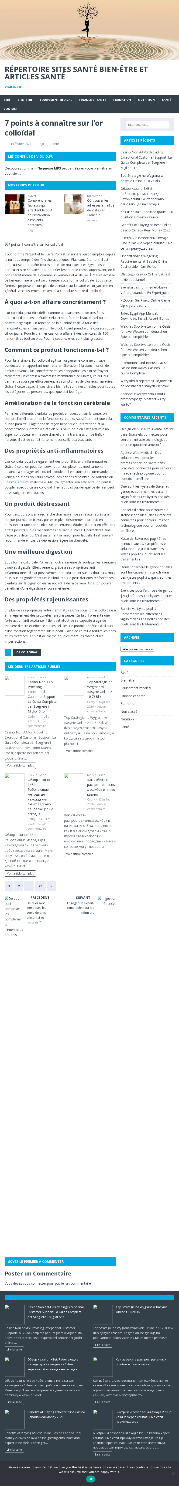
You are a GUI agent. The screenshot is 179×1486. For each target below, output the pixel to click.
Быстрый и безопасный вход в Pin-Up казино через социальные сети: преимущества (146, 243)
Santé (166, 100)
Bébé (6, 100)
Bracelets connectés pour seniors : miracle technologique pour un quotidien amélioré (143, 439)
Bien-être (25, 100)
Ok (91, 1479)
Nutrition (146, 100)
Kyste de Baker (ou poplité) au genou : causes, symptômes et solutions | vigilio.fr (143, 543)
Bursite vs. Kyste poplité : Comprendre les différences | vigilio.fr (142, 613)
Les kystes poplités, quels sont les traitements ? (142, 553)
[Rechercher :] (147, 125)
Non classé (37, 677)
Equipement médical (56, 100)
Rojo (41, 144)
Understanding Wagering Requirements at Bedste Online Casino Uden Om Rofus (144, 261)
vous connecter (34, 1283)
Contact (11, 109)
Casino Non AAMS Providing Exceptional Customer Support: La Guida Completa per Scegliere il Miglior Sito (42, 696)
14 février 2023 (20, 144)
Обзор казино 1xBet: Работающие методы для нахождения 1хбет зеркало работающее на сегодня (53, 1364)
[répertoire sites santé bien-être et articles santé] (89, 56)
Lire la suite (14, 1349)
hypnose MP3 (50, 168)
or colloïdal (27, 652)
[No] (173, 1473)
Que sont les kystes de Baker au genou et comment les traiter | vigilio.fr (144, 491)
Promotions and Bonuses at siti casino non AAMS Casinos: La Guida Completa (144, 367)
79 (40, 886)
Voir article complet (20, 765)
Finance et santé (92, 100)
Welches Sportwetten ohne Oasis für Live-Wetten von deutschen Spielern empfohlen (145, 331)
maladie (17, 482)
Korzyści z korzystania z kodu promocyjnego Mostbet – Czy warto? (142, 399)
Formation (122, 100)
